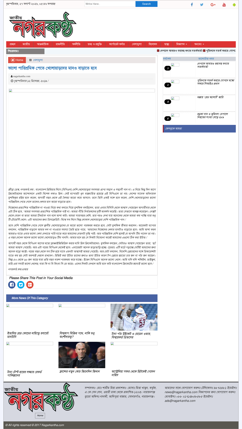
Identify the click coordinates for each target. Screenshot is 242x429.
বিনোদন (153, 44)
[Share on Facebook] (11, 285)
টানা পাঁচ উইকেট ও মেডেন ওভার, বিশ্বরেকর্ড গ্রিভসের (131, 335)
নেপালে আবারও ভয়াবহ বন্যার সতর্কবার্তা (177, 51)
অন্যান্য (198, 44)
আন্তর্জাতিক (43, 44)
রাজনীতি (60, 44)
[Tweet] (20, 285)
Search (146, 3)
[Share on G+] (29, 285)
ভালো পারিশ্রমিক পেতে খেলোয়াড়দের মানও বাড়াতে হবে (52, 68)
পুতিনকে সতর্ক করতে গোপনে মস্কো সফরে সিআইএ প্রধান (215, 82)
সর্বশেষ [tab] (167, 59)
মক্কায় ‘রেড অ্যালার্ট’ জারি (210, 97)
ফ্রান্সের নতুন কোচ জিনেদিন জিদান (79, 371)
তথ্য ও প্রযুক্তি (95, 44)
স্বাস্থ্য (166, 44)
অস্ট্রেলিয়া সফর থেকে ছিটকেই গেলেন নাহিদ (133, 373)
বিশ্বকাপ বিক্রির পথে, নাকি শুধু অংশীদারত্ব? (76, 335)
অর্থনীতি (76, 44)
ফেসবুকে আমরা (173, 128)
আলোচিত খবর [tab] (206, 59)
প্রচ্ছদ (12, 44)
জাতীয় (26, 44)
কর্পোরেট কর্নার (117, 44)
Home (19, 60)
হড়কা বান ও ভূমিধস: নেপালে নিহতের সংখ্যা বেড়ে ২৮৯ (212, 115)
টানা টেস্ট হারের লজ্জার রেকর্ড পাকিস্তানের (24, 374)
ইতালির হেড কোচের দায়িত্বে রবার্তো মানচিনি (27, 335)
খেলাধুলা (137, 44)
